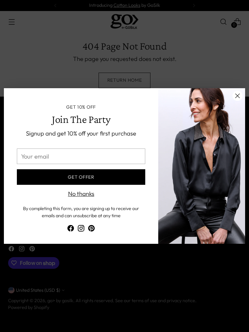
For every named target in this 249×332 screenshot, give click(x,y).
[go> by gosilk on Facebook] (71, 229)
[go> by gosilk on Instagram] (81, 229)
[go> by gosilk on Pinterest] (91, 229)
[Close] (237, 96)
